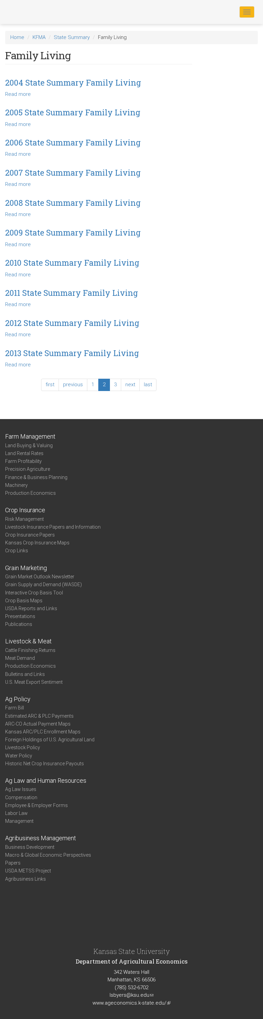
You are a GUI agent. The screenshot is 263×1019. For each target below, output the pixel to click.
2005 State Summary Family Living (72, 112)
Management (19, 821)
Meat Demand (20, 658)
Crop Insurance (25, 510)
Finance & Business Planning (36, 477)
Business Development (29, 847)
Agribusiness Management (40, 838)
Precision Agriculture (27, 469)
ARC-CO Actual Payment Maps (38, 724)
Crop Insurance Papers (30, 535)
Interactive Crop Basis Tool (34, 592)
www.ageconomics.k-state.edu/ (131, 1003)
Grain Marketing (26, 567)
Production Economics (30, 493)
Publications (18, 624)
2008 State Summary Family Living (73, 203)
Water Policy (18, 755)
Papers (13, 863)
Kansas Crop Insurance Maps (37, 542)
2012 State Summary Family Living (72, 323)
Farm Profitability (23, 461)
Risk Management (24, 519)
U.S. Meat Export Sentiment (34, 682)
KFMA (39, 37)
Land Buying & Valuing (29, 445)
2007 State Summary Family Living (73, 172)
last (148, 384)
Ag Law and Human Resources (45, 780)
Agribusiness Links (25, 879)
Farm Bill (14, 707)
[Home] (27, 11)
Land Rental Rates (24, 453)
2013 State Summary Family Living (72, 353)
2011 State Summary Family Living (71, 293)
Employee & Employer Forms (36, 805)
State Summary (72, 37)
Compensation (21, 797)
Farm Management (30, 436)
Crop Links (16, 550)
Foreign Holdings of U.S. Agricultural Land (50, 739)
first (50, 384)
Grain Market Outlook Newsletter (39, 576)
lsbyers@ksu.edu (131, 995)
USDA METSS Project (28, 870)
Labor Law (16, 813)
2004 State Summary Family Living (73, 82)
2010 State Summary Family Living (72, 262)
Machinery (16, 485)
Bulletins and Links (25, 674)
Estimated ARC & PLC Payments (39, 716)
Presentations (20, 616)
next (130, 384)
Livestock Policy (22, 747)
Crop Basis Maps (23, 600)
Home (17, 37)
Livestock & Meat (28, 641)
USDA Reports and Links (31, 608)
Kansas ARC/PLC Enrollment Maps (42, 731)
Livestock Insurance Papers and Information (53, 527)
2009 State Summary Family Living (73, 232)
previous (73, 384)
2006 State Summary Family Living (73, 142)
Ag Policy (17, 699)
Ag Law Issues (20, 789)
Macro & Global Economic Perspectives (48, 855)
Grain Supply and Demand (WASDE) (43, 584)
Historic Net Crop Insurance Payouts (44, 763)
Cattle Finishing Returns (30, 650)
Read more (18, 94)
